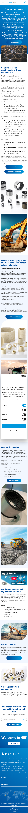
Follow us (15, 743)
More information (14, 480)
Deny (14, 435)
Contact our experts (14, 42)
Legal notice (14, 808)
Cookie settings (14, 809)
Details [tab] (14, 380)
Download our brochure (14, 167)
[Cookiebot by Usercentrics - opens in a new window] (20, 376)
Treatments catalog (14, 724)
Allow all (14, 426)
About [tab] (23, 380)
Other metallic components (14, 171)
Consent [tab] (5, 380)
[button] (3, 2)
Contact (14, 811)
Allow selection (14, 431)
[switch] (24, 410)
